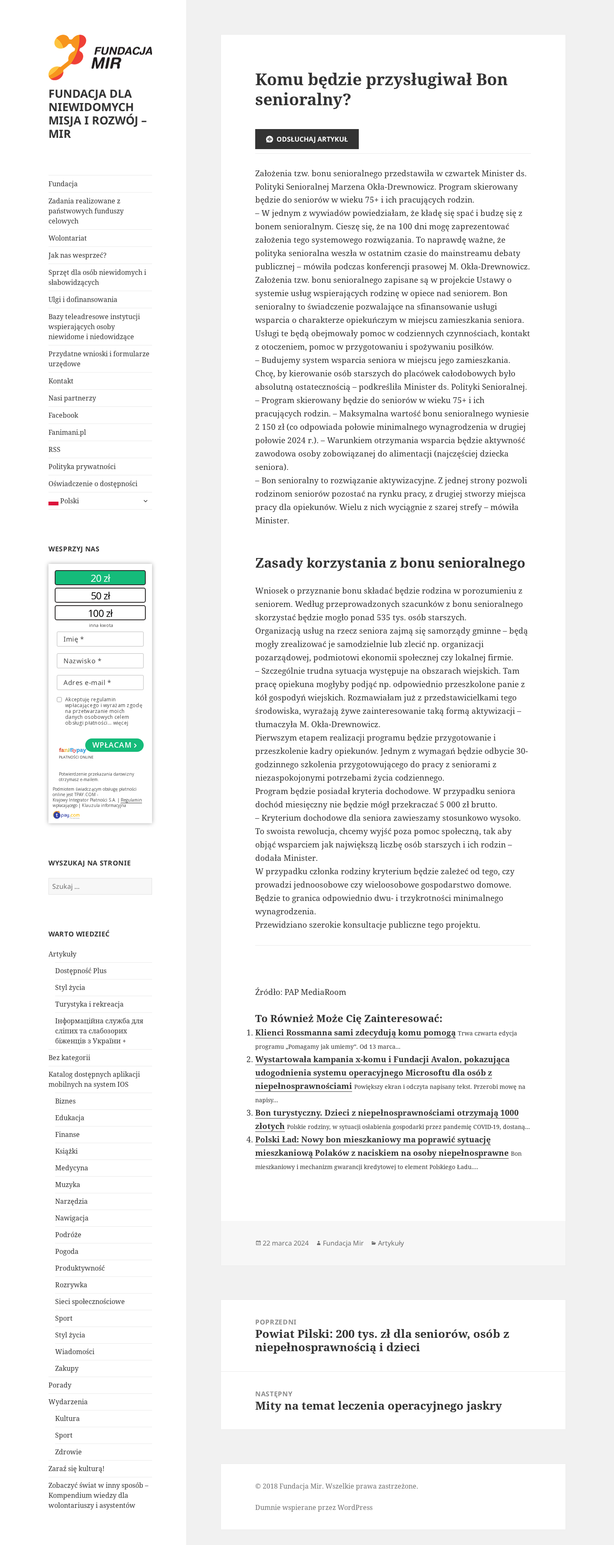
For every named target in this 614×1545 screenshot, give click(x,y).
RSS (54, 449)
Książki (66, 1151)
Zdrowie (68, 1451)
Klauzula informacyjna (104, 805)
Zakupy (67, 1368)
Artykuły (62, 954)
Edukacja (69, 1117)
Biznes (65, 1101)
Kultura (67, 1418)
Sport (64, 1318)
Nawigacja (72, 1218)
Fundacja (63, 183)
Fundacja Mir (343, 1243)
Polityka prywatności (82, 466)
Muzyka (67, 1184)
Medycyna (71, 1167)
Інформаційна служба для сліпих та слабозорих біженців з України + (99, 1030)
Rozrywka (71, 1284)
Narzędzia (71, 1201)
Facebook (63, 415)
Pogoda (67, 1251)
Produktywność (80, 1268)
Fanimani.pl (67, 432)
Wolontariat (67, 238)
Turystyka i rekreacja (89, 1004)
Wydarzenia (68, 1401)
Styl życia (70, 987)
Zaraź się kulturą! (76, 1468)
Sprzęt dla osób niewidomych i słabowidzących (97, 277)
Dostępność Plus (81, 970)
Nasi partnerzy (72, 398)
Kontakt (61, 381)
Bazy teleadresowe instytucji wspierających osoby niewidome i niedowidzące (94, 326)
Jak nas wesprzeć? (77, 255)
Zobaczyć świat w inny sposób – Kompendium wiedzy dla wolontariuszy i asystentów (98, 1495)
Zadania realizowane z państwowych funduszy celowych (86, 211)
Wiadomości (74, 1351)
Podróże (68, 1234)
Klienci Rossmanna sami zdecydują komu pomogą (355, 1032)
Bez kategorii (69, 1057)
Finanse (67, 1134)
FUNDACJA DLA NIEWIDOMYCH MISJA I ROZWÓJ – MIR (97, 113)
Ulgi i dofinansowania (82, 299)
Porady (59, 1385)
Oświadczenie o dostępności (92, 483)
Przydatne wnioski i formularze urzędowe (99, 358)
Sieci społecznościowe (90, 1301)
